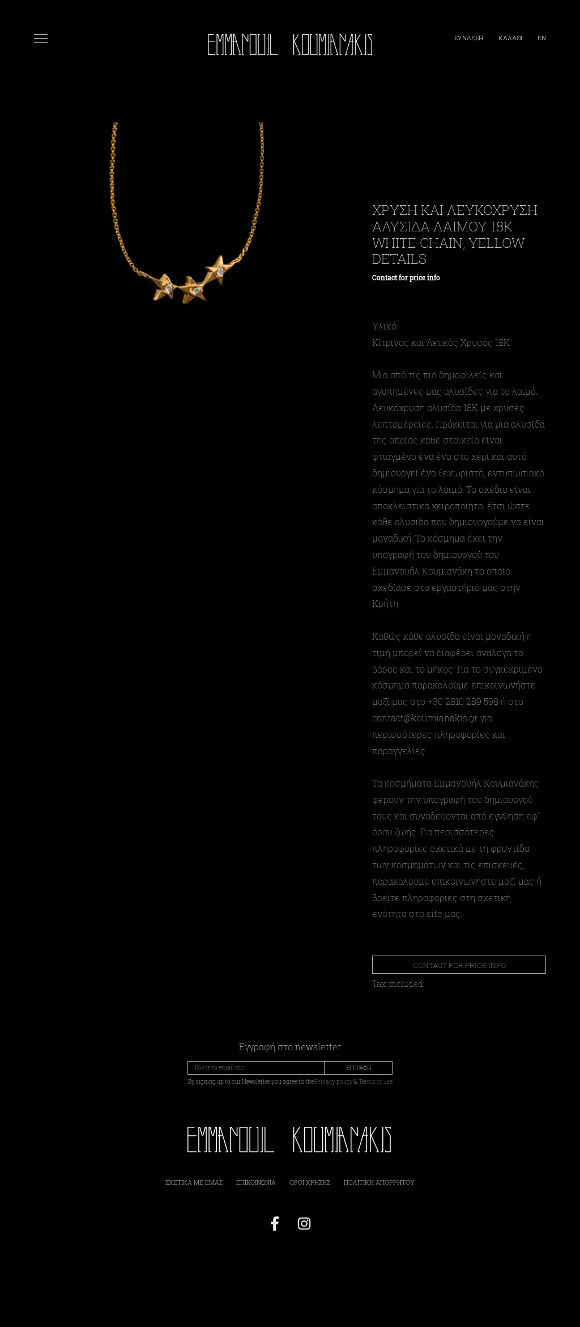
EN (542, 37)
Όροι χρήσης (309, 1182)
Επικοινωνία (256, 1182)
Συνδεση (469, 37)
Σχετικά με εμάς (194, 1182)
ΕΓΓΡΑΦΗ (358, 1068)
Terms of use (376, 1081)
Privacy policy (334, 1081)
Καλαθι (511, 37)
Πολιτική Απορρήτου (379, 1182)
